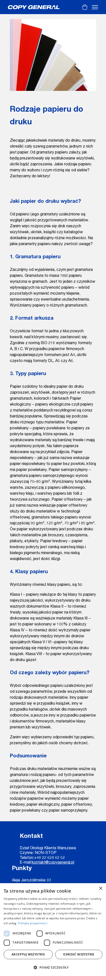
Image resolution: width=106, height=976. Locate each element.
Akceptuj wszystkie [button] (28, 954)
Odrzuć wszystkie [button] (78, 954)
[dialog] (53, 929)
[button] (53, 967)
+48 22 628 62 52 (49, 858)
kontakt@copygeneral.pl (53, 863)
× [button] (100, 888)
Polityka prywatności (32, 923)
